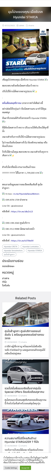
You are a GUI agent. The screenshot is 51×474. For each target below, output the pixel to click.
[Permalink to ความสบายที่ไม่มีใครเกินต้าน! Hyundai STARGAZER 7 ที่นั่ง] (25, 421)
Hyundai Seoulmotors (13, 250)
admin (21, 25)
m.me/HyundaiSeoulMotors (26, 193)
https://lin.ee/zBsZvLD (22, 211)
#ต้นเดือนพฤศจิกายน (11, 103)
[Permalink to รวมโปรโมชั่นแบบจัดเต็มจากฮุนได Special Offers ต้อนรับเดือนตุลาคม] (25, 371)
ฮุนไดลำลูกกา (9, 254)
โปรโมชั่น (6, 285)
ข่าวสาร (31, 25)
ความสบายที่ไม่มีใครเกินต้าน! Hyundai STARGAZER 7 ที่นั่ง (22, 440)
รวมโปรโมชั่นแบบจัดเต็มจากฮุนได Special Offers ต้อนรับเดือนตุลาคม (24, 390)
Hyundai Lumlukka (30, 246)
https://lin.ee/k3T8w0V (22, 240)
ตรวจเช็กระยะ (8, 266)
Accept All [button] (25, 468)
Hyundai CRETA (10, 246)
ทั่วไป (4, 281)
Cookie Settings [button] (11, 468)
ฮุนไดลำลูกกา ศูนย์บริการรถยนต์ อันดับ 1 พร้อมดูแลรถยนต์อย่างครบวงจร (24, 334)
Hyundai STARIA (35, 250)
